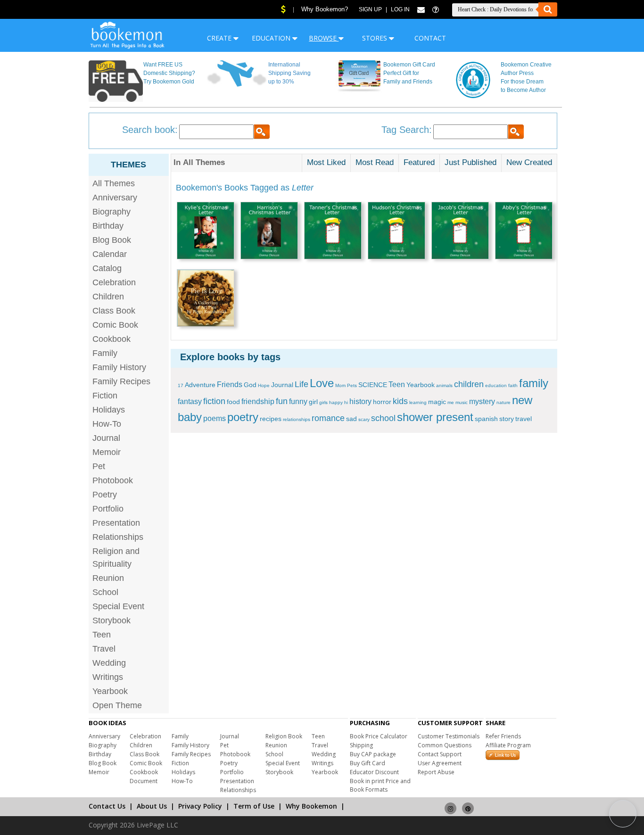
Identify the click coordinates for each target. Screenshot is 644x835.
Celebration (114, 282)
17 (180, 385)
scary (364, 419)
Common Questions (444, 745)
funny (298, 401)
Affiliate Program (508, 745)
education (496, 385)
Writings (107, 677)
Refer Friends (503, 736)
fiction (214, 401)
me (450, 402)
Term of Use (253, 806)
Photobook (112, 480)
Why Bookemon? (324, 9)
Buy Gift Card (367, 763)
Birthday (108, 226)
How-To (106, 424)
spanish (486, 418)
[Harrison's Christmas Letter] (269, 232)
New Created (529, 162)
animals (444, 385)
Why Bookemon (311, 806)
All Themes (113, 183)
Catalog (107, 268)
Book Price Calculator (378, 736)
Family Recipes (121, 381)
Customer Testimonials (448, 736)
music (461, 402)
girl (313, 401)
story (506, 418)
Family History (119, 367)
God (250, 385)
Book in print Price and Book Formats (380, 785)
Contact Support (440, 754)
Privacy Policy (200, 806)
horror (382, 401)
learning (418, 402)
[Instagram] (450, 804)
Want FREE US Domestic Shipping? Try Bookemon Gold (169, 73)
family (533, 383)
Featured (419, 162)
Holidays (108, 409)
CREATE (220, 37)
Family (104, 353)
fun (282, 401)
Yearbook (110, 691)
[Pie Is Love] (205, 299)
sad (351, 418)
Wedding (109, 663)
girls (323, 402)
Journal (106, 438)
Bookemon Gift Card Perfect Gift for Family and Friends (409, 73)
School (105, 592)
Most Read (374, 162)
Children (108, 296)
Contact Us (107, 806)
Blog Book (111, 240)
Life (301, 384)
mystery (482, 401)
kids (400, 401)
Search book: (150, 129)
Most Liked (326, 162)
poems (214, 418)
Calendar (109, 254)
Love (322, 383)
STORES (375, 37)
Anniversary (114, 197)
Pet (98, 466)
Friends (229, 384)
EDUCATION (272, 37)
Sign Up (370, 9)
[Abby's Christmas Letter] (524, 232)
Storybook (111, 620)
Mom (340, 385)
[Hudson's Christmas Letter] (396, 232)
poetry (242, 417)
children (469, 384)
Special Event (118, 606)
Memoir (106, 452)
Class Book (113, 310)
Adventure (200, 385)
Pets (352, 385)
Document (143, 781)
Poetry (104, 494)
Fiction (104, 395)
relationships (296, 419)
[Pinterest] (468, 804)
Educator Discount (374, 772)
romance (328, 418)
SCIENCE (372, 385)
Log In (400, 9)
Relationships (117, 537)
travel (523, 418)
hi (346, 402)
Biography (111, 211)
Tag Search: (406, 129)
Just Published (470, 162)
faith (513, 385)
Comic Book (115, 325)
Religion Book (283, 736)
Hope (264, 385)
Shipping (361, 745)
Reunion (108, 578)
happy (336, 402)
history (360, 401)
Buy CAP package (373, 754)
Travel (104, 648)
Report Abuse (436, 772)
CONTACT (430, 37)
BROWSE (324, 37)
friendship (257, 401)
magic (437, 401)
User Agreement (440, 763)
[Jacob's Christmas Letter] (460, 232)
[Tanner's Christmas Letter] (333, 232)
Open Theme (117, 705)
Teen (101, 634)
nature (503, 402)
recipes (270, 418)
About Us (152, 806)
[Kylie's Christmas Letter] (205, 232)
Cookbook (111, 339)
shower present (435, 417)
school (383, 418)
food (233, 401)
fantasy (190, 401)
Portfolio (108, 508)
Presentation (116, 523)
